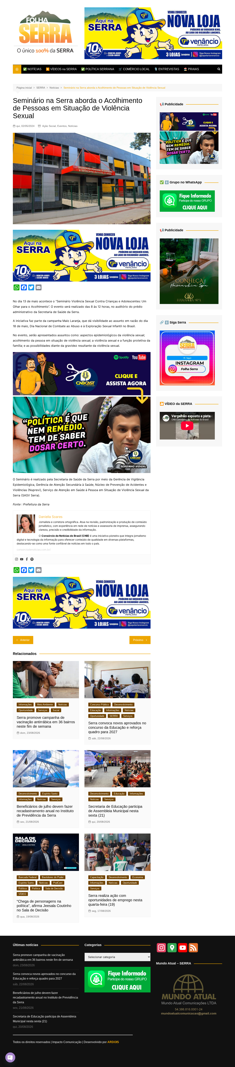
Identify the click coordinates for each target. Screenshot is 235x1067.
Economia (137, 877)
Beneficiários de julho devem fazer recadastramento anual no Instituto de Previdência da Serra (45, 810)
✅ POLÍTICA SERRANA (97, 69)
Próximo (138, 639)
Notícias (72, 125)
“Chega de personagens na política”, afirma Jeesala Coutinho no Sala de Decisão (44, 905)
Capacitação (96, 877)
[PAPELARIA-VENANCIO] (153, 33)
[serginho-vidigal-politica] (82, 412)
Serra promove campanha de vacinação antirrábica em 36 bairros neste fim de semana (46, 722)
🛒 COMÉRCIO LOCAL (134, 69)
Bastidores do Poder (53, 877)
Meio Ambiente (45, 704)
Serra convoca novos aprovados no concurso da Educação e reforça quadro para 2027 (117, 727)
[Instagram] (16, 559)
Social (56, 710)
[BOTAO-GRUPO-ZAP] (117, 979)
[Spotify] (32, 559)
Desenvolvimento (123, 704)
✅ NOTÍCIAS (32, 69)
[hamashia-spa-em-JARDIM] (189, 271)
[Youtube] (21, 559)
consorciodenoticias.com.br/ (34, 549)
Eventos (62, 125)
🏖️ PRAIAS (191, 69)
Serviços (42, 710)
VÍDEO (22, 894)
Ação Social (49, 125)
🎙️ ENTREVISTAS (166, 69)
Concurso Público (99, 704)
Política (23, 888)
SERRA (114, 716)
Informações (25, 704)
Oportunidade (26, 710)
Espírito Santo (49, 793)
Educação (95, 710)
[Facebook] (26, 559)
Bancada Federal (28, 877)
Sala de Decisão (54, 888)
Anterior (25, 639)
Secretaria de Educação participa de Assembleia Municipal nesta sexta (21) (115, 810)
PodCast (57, 882)
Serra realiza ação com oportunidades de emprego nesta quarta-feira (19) (115, 900)
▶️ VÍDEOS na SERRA (61, 69)
